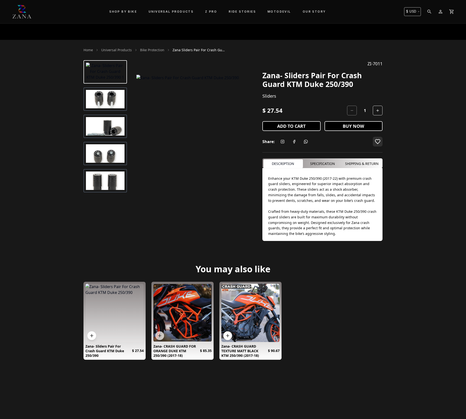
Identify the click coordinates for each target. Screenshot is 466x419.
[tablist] (322, 163)
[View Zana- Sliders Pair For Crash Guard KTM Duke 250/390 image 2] (105, 99)
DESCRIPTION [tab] (283, 163)
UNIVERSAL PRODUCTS (171, 11)
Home (88, 50)
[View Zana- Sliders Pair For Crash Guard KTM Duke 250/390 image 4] (105, 153)
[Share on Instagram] (282, 141)
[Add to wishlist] (378, 141)
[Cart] (451, 11)
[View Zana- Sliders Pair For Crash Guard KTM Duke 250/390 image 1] (105, 72)
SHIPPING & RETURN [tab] (362, 163)
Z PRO (211, 11)
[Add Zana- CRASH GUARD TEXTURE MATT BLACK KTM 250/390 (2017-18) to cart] (227, 335)
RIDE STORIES (242, 11)
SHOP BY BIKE (123, 11)
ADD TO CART (291, 126)
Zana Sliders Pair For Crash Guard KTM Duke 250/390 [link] (199, 50)
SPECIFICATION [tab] (322, 163)
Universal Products (116, 50)
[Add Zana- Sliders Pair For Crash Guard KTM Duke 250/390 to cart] (91, 335)
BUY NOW (353, 126)
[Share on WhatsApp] (306, 141)
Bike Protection (152, 50)
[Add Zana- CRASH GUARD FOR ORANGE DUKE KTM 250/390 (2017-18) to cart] (159, 335)
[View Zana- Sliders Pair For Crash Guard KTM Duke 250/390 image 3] (105, 126)
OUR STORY (314, 11)
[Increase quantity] (378, 110)
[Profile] (440, 11)
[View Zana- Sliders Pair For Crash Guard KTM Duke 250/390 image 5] (105, 180)
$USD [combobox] (411, 11)
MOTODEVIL (279, 11)
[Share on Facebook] (294, 141)
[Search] (429, 11)
